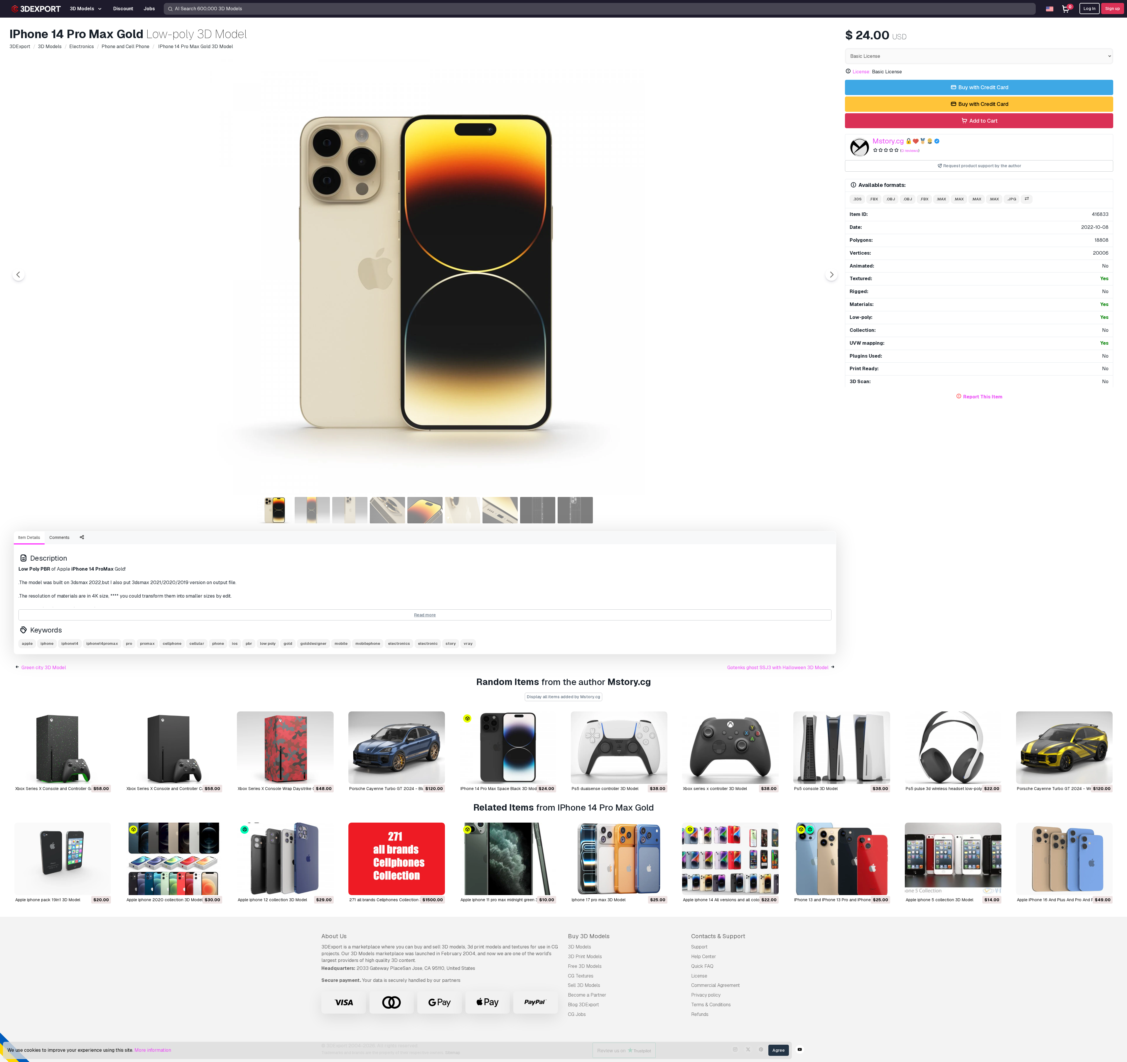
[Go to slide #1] (274, 510)
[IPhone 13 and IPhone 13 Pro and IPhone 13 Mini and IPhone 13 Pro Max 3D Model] (841, 859)
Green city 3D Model (43, 667)
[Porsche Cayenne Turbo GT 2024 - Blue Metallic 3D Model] (396, 747)
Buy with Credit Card (982, 87)
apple (27, 643)
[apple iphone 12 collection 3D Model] (285, 859)
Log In (1090, 8)
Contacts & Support (718, 936)
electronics (399, 643)
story (451, 643)
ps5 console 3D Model (816, 788)
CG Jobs (577, 1014)
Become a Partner (587, 995)
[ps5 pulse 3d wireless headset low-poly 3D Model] (953, 747)
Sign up (1112, 8)
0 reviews (909, 150)
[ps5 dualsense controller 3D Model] (619, 747)
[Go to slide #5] (425, 510)
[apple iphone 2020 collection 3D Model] (174, 859)
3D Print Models (585, 956)
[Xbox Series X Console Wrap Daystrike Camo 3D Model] (285, 747)
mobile (341, 643)
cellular (196, 643)
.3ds (857, 199)
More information (152, 1050)
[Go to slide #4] (387, 510)
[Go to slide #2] (312, 510)
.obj (890, 199)
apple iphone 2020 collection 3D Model (164, 899)
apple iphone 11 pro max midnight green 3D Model (507, 899)
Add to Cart (983, 120)
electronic (428, 643)
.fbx (874, 199)
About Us (334, 936)
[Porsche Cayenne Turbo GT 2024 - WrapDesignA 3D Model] (1064, 747)
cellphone (172, 643)
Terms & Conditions (711, 1005)
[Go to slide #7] (500, 510)
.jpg (1011, 199)
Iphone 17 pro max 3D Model (598, 899)
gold (288, 643)
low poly (268, 643)
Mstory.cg (888, 141)
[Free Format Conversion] (1026, 199)
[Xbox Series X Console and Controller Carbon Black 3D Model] (174, 747)
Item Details (29, 537)
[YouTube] (800, 1050)
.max (941, 199)
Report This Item (983, 397)
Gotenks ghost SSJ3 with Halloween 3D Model (778, 667)
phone (218, 643)
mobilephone (367, 643)
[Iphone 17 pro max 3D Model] (619, 859)
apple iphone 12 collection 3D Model (272, 899)
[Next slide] (831, 274)
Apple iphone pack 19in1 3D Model (47, 899)
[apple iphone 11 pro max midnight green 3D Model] (508, 859)
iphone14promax (102, 643)
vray (468, 643)
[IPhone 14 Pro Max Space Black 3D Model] (508, 747)
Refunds (699, 1014)
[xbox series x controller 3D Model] (730, 747)
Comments (59, 537)
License (699, 976)
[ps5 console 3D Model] (841, 747)
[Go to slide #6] (462, 510)
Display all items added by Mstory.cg (563, 696)
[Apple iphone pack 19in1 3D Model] (62, 859)
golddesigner (313, 643)
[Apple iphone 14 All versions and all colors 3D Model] (730, 859)
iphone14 (69, 643)
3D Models (579, 947)
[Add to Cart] (90, 776)
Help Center (703, 956)
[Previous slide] (18, 274)
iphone (47, 643)
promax (147, 643)
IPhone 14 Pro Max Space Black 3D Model (500, 788)
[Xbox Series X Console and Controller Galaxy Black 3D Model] (62, 747)
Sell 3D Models (584, 985)
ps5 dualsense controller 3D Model (605, 788)
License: (862, 72)
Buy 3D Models (589, 936)
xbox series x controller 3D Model (715, 788)
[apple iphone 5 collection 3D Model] (953, 859)
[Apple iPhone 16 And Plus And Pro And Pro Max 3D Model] (1064, 859)
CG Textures (580, 976)
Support (699, 947)
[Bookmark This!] (102, 776)
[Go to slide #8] (537, 510)
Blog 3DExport (583, 1005)
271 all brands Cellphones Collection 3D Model (393, 899)
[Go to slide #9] (575, 510)
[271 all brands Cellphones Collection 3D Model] (396, 859)
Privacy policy (706, 995)
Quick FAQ (702, 966)
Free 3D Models (585, 966)
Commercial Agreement (715, 985)
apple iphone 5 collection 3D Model (939, 899)
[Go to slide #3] (349, 510)
